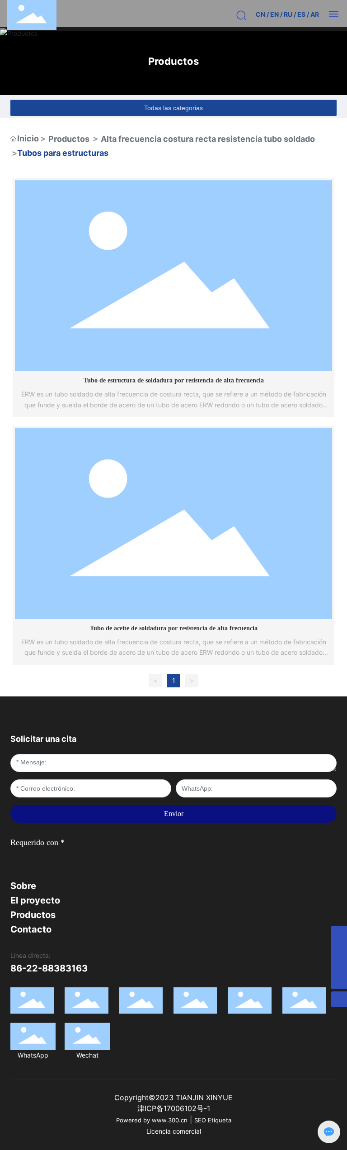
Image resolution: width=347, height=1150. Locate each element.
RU (288, 14)
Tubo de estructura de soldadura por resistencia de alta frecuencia (174, 380)
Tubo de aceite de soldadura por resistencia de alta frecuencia (174, 628)
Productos (173, 61)
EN (274, 14)
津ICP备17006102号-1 (173, 1108)
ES (301, 14)
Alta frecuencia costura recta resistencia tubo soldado (208, 139)
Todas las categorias (173, 107)
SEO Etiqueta (212, 1120)
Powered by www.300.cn (152, 1120)
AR (314, 14)
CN (260, 14)
